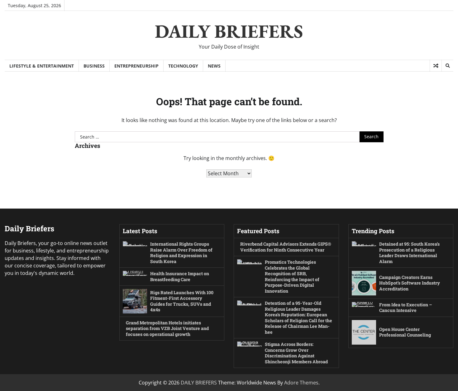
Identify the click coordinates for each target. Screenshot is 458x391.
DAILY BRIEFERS (229, 31)
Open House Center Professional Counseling (405, 332)
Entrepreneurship (136, 66)
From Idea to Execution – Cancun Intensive (405, 307)
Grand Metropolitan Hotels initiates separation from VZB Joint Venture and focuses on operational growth (167, 328)
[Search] (447, 66)
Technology (183, 66)
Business (94, 66)
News (214, 66)
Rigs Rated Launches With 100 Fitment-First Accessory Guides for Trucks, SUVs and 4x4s (181, 301)
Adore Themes (301, 382)
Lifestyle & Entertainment (41, 66)
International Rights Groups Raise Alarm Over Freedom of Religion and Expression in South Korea (181, 252)
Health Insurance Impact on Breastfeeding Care (179, 276)
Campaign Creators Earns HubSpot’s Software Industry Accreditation (409, 283)
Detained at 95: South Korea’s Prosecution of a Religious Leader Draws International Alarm (409, 252)
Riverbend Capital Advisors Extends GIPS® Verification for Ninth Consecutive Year (285, 247)
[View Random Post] (435, 66)
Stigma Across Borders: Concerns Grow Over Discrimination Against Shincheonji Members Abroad (296, 353)
